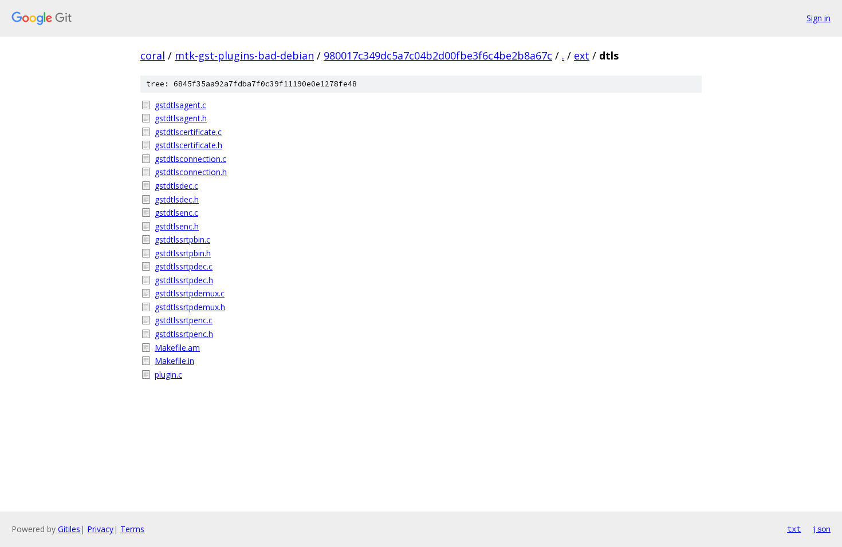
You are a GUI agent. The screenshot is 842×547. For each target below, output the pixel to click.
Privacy (100, 529)
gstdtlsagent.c (180, 105)
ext (581, 55)
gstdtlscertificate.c (188, 131)
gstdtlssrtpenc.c (184, 320)
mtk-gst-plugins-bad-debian (244, 55)
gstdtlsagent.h (181, 118)
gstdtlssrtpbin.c (182, 239)
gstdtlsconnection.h (191, 172)
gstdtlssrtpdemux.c (190, 293)
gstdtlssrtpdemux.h (190, 307)
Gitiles (69, 529)
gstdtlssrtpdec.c (184, 266)
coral (152, 55)
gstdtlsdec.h (177, 199)
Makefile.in (174, 360)
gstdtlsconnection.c (190, 158)
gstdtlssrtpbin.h (183, 253)
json (821, 529)
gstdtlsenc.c (176, 212)
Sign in (818, 18)
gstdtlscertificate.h (188, 145)
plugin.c (168, 374)
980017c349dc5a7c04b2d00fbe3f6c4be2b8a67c (438, 55)
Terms (132, 529)
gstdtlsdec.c (176, 185)
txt (794, 529)
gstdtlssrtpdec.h (184, 280)
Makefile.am (177, 347)
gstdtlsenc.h (177, 226)
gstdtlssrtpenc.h (184, 333)
